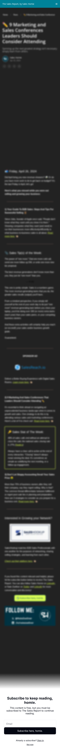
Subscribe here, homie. (30, 730)
